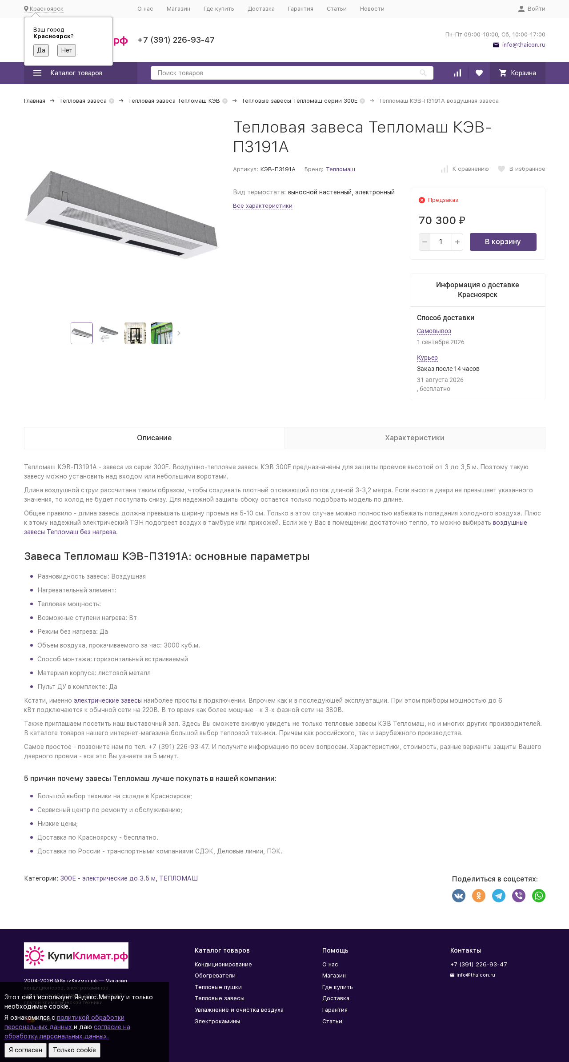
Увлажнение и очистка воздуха (239, 1009)
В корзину (503, 241)
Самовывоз (434, 330)
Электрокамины (217, 1021)
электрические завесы (108, 700)
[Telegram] (498, 895)
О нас (145, 8)
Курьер (427, 357)
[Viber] (518, 895)
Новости (372, 8)
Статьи (337, 8)
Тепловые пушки (218, 987)
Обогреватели (215, 975)
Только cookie (74, 1050)
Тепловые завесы (219, 998)
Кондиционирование (223, 964)
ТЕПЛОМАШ (178, 878)
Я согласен (25, 1050)
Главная (34, 100)
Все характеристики (263, 205)
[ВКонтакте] (458, 895)
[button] (179, 333)
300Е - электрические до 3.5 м (108, 878)
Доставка (261, 8)
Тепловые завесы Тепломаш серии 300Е (299, 100)
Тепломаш (340, 169)
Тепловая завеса (83, 100)
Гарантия (300, 8)
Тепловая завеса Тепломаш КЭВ (174, 100)
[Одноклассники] (478, 895)
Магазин (178, 8)
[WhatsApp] (538, 895)
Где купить (219, 8)
